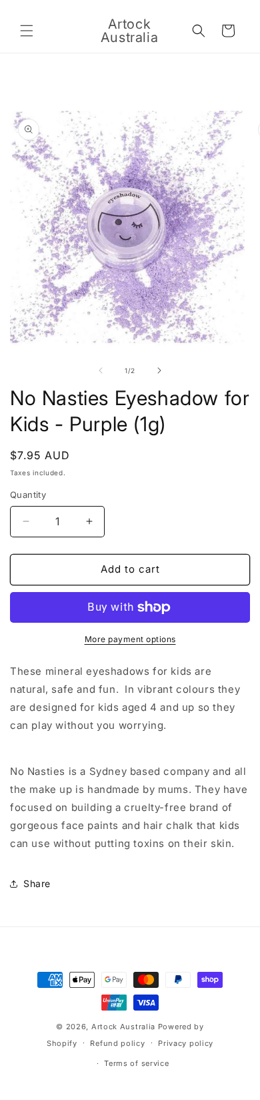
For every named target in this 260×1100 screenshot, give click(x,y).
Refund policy (117, 1043)
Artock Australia (123, 1026)
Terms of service (136, 1063)
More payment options (130, 639)
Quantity (28, 494)
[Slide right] (159, 370)
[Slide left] (100, 370)
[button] (26, 30)
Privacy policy (185, 1043)
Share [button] (37, 883)
